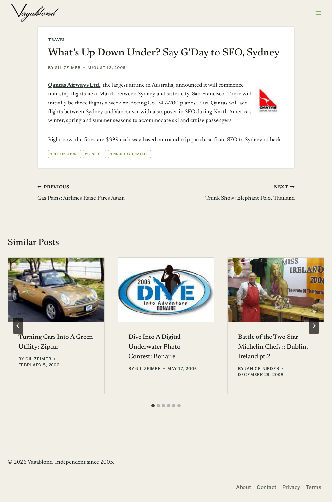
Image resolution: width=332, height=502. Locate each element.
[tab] (153, 405)
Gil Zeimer (68, 67)
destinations (64, 154)
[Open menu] (318, 13)
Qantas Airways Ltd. (74, 85)
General (94, 154)
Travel (57, 40)
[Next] (314, 326)
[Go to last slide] (18, 326)
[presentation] (56, 290)
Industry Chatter (129, 154)
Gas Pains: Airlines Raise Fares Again (81, 193)
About (243, 487)
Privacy (291, 487)
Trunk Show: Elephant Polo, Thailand (250, 193)
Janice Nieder (262, 368)
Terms (313, 487)
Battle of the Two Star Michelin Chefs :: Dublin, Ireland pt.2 (273, 347)
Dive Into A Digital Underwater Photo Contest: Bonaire (154, 347)
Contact (266, 487)
